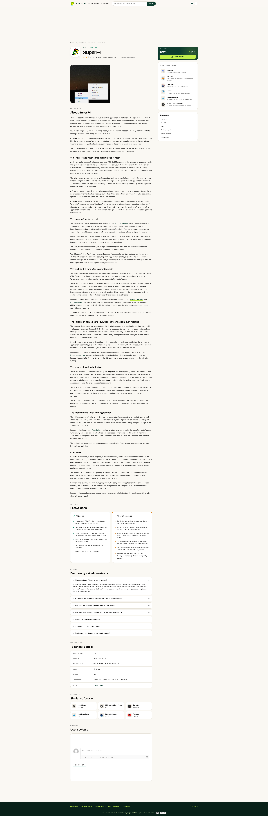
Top (195, 807)
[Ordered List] (94, 757)
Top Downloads (93, 4)
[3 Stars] (89, 57)
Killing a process (121, 223)
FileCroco (80, 3)
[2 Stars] (86, 57)
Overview (164, 119)
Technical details (166, 130)
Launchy (169, 91)
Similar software (166, 134)
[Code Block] (103, 757)
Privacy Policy (99, 807)
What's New (105, 4)
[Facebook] (192, 3)
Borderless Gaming (77, 355)
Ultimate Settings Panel (175, 103)
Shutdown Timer (172, 97)
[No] (265, 813)
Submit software (86, 807)
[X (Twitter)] (196, 3)
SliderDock (170, 84)
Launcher (170, 76)
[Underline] (88, 757)
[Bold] (82, 757)
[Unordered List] (97, 757)
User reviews (165, 137)
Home (72, 43)
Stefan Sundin (98, 685)
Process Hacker (76, 302)
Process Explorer (136, 299)
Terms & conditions (113, 807)
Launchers (91, 43)
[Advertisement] (134, 23)
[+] (112, 757)
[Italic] (85, 757)
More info (163, 813)
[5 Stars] (93, 57)
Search (151, 4)
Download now (179, 57)
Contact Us (126, 807)
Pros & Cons (165, 123)
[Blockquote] (100, 757)
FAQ (162, 126)
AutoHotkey (96, 430)
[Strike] (91, 757)
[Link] (106, 757)
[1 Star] (84, 57)
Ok (157, 813)
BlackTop (170, 70)
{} (109, 757)
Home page (74, 807)
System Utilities (81, 43)
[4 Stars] (91, 57)
